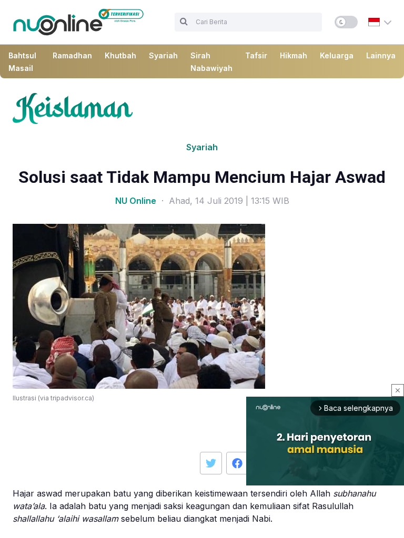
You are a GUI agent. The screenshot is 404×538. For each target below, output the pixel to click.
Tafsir (256, 55)
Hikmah (293, 55)
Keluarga (337, 55)
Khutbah (120, 55)
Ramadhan (72, 55)
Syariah (163, 55)
